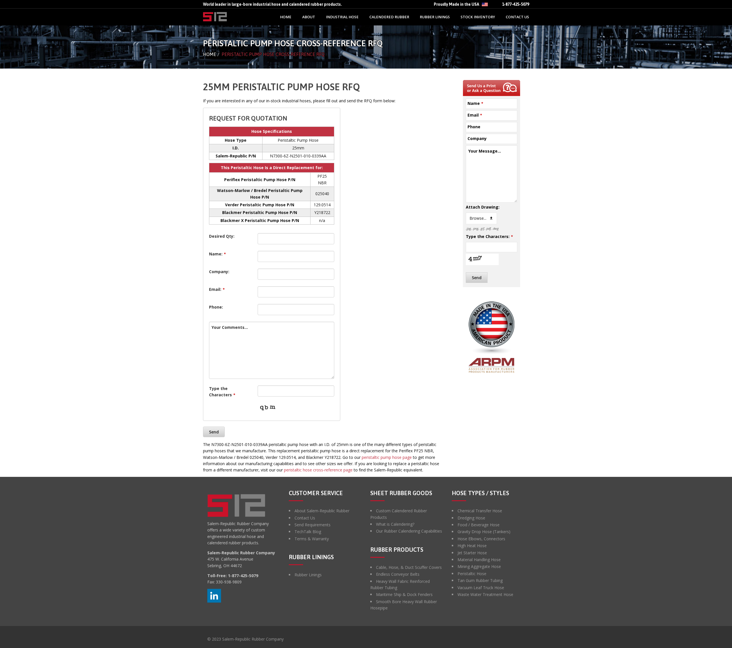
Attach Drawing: (483, 207)
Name (475, 103)
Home (209, 54)
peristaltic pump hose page (387, 457)
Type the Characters (222, 391)
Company (477, 138)
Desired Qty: (221, 236)
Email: (217, 289)
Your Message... (484, 151)
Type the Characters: (489, 236)
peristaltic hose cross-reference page (318, 470)
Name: (217, 254)
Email (475, 115)
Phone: (216, 307)
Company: (219, 271)
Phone (474, 126)
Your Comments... (230, 327)
